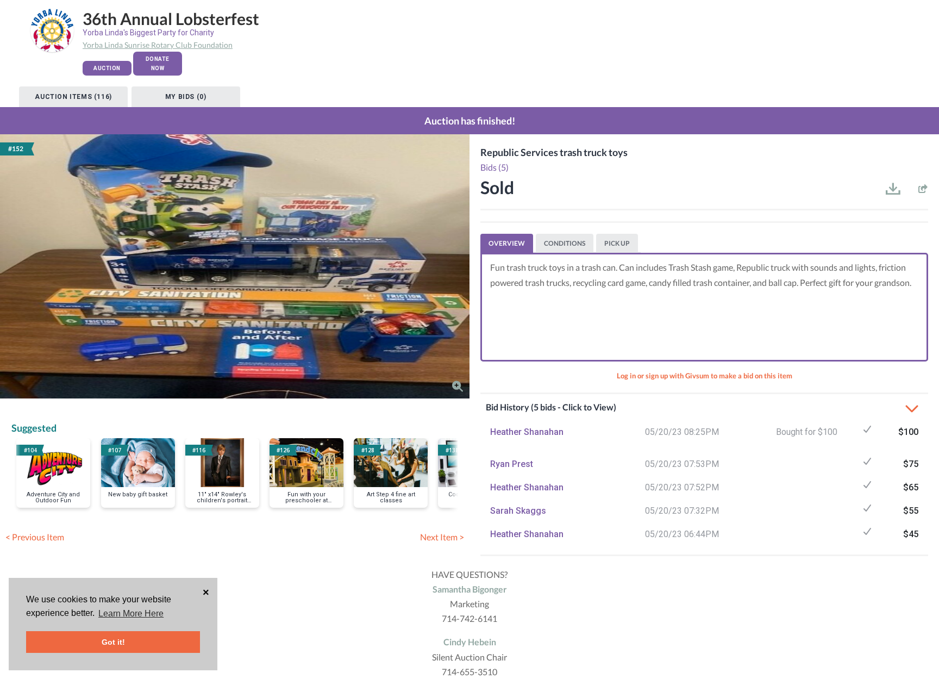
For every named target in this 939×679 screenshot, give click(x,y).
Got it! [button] (113, 642)
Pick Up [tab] (617, 243)
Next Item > (442, 537)
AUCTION (107, 68)
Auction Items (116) (73, 97)
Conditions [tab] (564, 243)
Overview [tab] (507, 243)
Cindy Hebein (469, 642)
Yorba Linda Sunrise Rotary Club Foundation (158, 44)
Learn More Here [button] (131, 613)
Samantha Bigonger (470, 589)
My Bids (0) (185, 97)
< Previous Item (34, 537)
